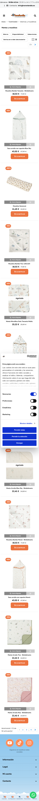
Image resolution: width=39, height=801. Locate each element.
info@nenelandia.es (26, 5)
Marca (5, 34)
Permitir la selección (19, 436)
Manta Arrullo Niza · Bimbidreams (19, 713)
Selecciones (32, 34)
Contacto (7, 781)
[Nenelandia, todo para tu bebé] (19, 15)
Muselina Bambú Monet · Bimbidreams (19, 540)
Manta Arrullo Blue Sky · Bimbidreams (19, 488)
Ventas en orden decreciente (14, 40)
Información (8, 759)
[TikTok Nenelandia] (19, 743)
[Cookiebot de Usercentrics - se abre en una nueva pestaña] (28, 356)
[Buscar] (35, 15)
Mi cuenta (7, 774)
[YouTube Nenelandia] (10, 743)
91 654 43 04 (13, 2)
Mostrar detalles (26, 423)
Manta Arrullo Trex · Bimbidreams (19, 655)
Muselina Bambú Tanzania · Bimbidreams (19, 91)
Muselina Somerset (19, 206)
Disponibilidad (18, 34)
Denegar (19, 443)
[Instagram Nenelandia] (29, 743)
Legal (5, 767)
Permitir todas (19, 430)
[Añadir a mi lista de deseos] (30, 87)
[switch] (33, 401)
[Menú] (4, 15)
